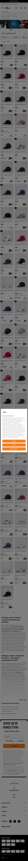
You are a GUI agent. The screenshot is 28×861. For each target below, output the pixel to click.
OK (14, 445)
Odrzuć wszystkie (14, 448)
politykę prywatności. (13, 437)
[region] (14, 430)
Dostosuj (14, 441)
